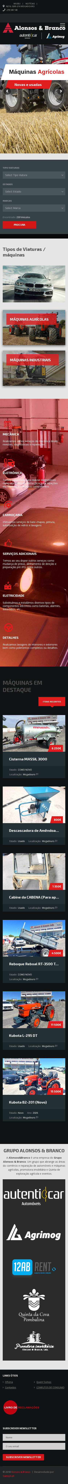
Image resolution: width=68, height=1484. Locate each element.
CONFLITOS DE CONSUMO (50, 1387)
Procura (19, 224)
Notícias (30, 3)
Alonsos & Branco (20, 1471)
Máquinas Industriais (30, 360)
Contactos (10, 1387)
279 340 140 (12, 10)
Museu (17, 3)
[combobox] (34, 175)
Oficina (9, 1382)
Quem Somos (43, 1382)
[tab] (51, 701)
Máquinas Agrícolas (29, 319)
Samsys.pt (8, 1475)
